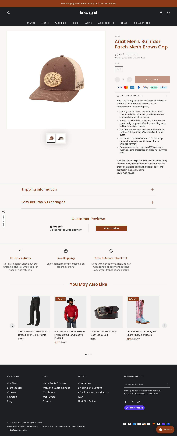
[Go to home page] (88, 12)
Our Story (12, 383)
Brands (47, 401)
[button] (8, 13)
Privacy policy (47, 426)
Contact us (84, 383)
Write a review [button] (111, 228)
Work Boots (49, 396)
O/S (120, 70)
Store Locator (14, 388)
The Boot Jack (20, 422)
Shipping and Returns (90, 388)
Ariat (117, 36)
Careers (11, 392)
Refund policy (32, 426)
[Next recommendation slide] (164, 325)
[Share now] (3, 211)
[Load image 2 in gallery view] (60, 138)
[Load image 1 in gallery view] (51, 138)
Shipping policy (78, 426)
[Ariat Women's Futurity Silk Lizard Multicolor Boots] (143, 312)
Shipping (119, 58)
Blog (9, 401)
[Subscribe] (168, 384)
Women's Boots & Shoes (56, 388)
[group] (34, 320)
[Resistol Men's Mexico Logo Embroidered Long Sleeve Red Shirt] (70, 312)
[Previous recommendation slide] (12, 325)
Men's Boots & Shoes (54, 383)
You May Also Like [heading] (88, 284)
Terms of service (62, 426)
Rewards (12, 396)
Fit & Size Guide (87, 401)
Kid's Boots (49, 392)
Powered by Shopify (15, 426)
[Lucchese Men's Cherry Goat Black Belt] (107, 312)
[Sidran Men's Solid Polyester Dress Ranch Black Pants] (34, 312)
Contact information (18, 430)
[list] (88, 260)
